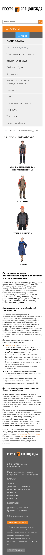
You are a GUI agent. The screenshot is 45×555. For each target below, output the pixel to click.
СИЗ (8, 97)
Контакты (12, 499)
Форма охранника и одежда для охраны (18, 82)
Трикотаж (11, 116)
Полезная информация (18, 490)
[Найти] (40, 22)
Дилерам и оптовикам (18, 487)
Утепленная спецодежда (20, 54)
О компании (13, 496)
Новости (11, 493)
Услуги (10, 484)
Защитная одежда (16, 61)
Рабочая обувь (14, 67)
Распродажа (15, 41)
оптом (23, 436)
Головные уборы (15, 123)
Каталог (15, 29)
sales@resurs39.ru (19, 516)
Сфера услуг (13, 90)
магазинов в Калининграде (28, 434)
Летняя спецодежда (17, 48)
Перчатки (12, 110)
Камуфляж (12, 74)
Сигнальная (10, 345)
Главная (6, 131)
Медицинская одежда (19, 103)
